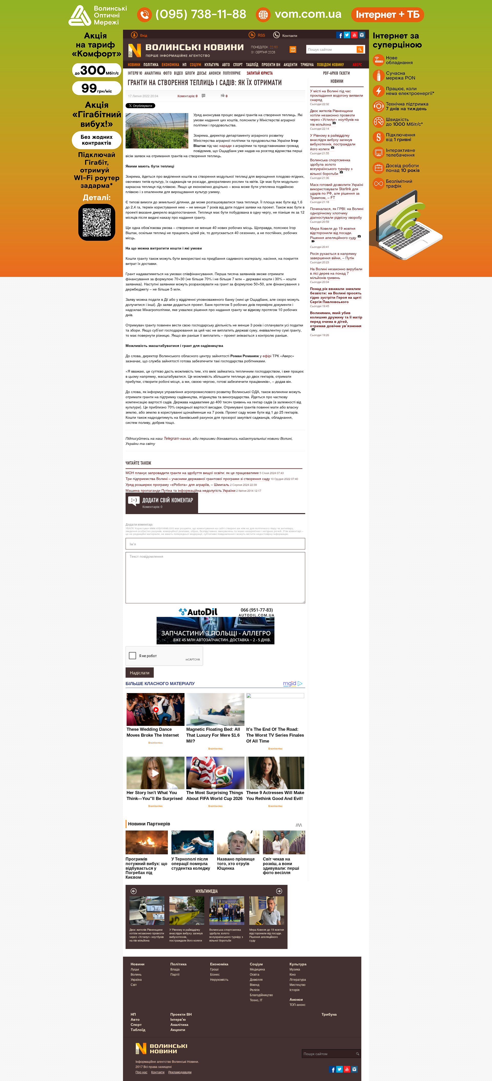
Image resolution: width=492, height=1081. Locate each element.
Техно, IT (256, 1000)
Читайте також (138, 463)
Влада (175, 969)
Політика (151, 64)
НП (184, 64)
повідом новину (330, 64)
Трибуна (307, 64)
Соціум (256, 963)
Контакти (158, 1072)
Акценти (290, 64)
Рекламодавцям (179, 1072)
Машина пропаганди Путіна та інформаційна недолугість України (180, 490)
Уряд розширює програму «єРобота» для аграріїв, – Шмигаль (178, 484)
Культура (211, 64)
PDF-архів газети (336, 73)
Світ (134, 984)
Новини (337, 81)
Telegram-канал (177, 438)
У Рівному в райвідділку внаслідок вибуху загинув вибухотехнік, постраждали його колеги (332, 142)
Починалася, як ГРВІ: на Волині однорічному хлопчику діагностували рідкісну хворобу (336, 213)
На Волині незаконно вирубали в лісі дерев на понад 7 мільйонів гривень (336, 273)
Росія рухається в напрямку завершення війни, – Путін (333, 255)
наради (226, 145)
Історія (295, 989)
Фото (167, 73)
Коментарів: (188, 96)
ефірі (267, 355)
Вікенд (254, 984)
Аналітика (153, 73)
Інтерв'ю (135, 73)
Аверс (357, 64)
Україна (136, 979)
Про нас (141, 1072)
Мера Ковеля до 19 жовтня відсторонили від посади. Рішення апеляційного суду (333, 233)
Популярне (232, 73)
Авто (226, 64)
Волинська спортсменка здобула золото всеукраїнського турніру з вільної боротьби (331, 166)
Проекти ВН (271, 64)
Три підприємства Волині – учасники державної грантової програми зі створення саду (198, 478)
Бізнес (215, 974)
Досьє (202, 73)
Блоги (190, 73)
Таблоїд (252, 64)
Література (298, 979)
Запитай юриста (260, 73)
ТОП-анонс (297, 1004)
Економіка (219, 963)
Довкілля (256, 979)
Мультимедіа (207, 891)
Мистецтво (297, 984)
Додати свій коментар (167, 500)
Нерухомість (219, 979)
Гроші (214, 969)
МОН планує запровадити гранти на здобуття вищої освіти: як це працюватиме (192, 472)
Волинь (136, 974)
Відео (178, 73)
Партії (174, 974)
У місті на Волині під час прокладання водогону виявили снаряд (336, 95)
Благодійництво (261, 995)
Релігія (255, 989)
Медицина (257, 969)
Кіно (293, 974)
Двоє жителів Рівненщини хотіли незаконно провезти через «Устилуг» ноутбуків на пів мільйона (334, 117)
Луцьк (135, 969)
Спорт (238, 64)
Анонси (215, 73)
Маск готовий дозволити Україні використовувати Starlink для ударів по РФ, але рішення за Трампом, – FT (336, 191)
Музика (295, 969)
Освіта (254, 974)
